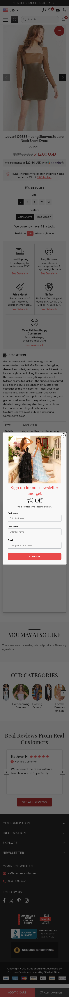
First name (13, 513)
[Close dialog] (64, 435)
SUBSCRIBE (34, 556)
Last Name (13, 526)
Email (10, 540)
